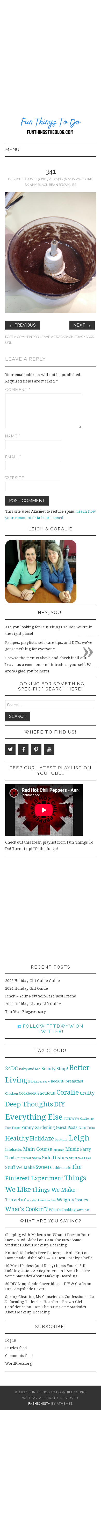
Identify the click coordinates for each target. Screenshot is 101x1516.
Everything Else (33, 1117)
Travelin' (15, 1199)
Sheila (36, 1158)
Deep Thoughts (29, 1104)
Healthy (17, 1138)
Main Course (37, 1149)
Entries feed (16, 1348)
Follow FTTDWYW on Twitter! (52, 1028)
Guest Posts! (87, 1128)
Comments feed (19, 1356)
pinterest (24, 1158)
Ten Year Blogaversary (25, 1012)
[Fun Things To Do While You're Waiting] (50, 126)
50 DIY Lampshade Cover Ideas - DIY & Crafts (45, 1284)
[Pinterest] (36, 749)
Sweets (44, 1167)
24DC (11, 1068)
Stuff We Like (80, 1158)
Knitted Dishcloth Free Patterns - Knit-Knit (44, 1253)
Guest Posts (66, 1127)
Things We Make (53, 1190)
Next (82, 325)
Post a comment (19, 337)
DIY (59, 1104)
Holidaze (42, 1138)
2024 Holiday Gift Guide (26, 988)
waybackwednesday (41, 1200)
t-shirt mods (61, 1168)
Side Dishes (55, 1157)
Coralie (67, 1092)
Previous (22, 325)
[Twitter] (10, 749)
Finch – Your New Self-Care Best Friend (40, 996)
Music (72, 1149)
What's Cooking (62, 1210)
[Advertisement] (50, 53)
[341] (50, 252)
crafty (87, 1093)
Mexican (58, 1150)
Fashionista (39, 1403)
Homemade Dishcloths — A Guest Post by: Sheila (49, 1258)
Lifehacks (13, 1149)
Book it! (57, 1081)
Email (13, 457)
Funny (27, 1127)
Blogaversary (39, 1081)
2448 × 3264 (62, 179)
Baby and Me (29, 1069)
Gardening (45, 1127)
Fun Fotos (12, 1128)
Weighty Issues (72, 1199)
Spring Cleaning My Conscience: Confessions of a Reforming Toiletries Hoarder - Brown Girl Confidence (49, 1302)
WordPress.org (18, 1363)
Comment (18, 390)
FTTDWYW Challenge (78, 1118)
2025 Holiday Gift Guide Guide (32, 981)
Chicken (11, 1093)
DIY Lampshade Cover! (25, 1289)
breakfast (74, 1081)
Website (14, 478)
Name (13, 436)
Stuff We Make (20, 1167)
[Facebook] (23, 749)
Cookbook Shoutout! (37, 1093)
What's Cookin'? (26, 1209)
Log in (10, 1340)
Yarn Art (83, 1210)
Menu (12, 149)
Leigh (79, 1138)
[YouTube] (49, 749)
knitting (61, 1139)
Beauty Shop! (54, 1068)
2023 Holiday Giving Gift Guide (33, 1004)
